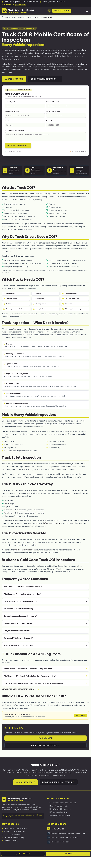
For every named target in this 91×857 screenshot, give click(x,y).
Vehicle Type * (10, 102)
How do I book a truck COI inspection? (19, 645)
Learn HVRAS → (80, 715)
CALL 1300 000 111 (16, 79)
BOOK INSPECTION (61, 11)
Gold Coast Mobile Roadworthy (15, 828)
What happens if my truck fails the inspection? (22, 594)
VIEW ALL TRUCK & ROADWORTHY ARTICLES (19, 689)
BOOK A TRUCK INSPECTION (43, 79)
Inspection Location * (53, 111)
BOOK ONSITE (68, 854)
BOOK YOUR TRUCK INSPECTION (44, 745)
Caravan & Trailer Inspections (59, 815)
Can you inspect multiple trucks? (17, 631)
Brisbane (29, 550)
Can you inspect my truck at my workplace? (21, 601)
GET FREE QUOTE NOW (17, 145)
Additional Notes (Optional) (14, 130)
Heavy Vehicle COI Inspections (60, 809)
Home (6, 17)
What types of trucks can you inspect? (19, 623)
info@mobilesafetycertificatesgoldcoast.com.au (68, 833)
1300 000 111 (9, 5)
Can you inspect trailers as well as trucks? (20, 616)
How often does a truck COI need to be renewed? (23, 587)
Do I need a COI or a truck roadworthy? (19, 609)
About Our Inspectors (12, 834)
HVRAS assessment (51, 523)
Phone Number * (51, 121)
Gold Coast (19, 550)
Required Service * (52, 102)
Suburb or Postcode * (12, 111)
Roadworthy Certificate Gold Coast (62, 803)
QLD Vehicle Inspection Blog (14, 838)
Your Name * (9, 121)
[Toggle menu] (87, 11)
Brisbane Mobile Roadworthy (14, 831)
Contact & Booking (11, 841)
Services (21, 17)
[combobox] (25, 106)
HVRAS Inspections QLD (58, 812)
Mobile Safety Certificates (58, 806)
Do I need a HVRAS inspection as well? (18, 638)
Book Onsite (21, 5)
